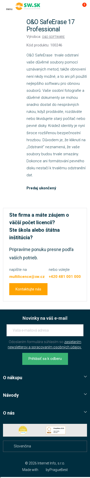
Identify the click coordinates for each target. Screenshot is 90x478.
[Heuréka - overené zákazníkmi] (23, 430)
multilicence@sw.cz (27, 276)
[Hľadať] (62, 6)
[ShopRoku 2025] (56, 430)
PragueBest (59, 470)
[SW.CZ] (28, 6)
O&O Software (53, 37)
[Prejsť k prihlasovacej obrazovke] (72, 6)
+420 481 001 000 (65, 276)
